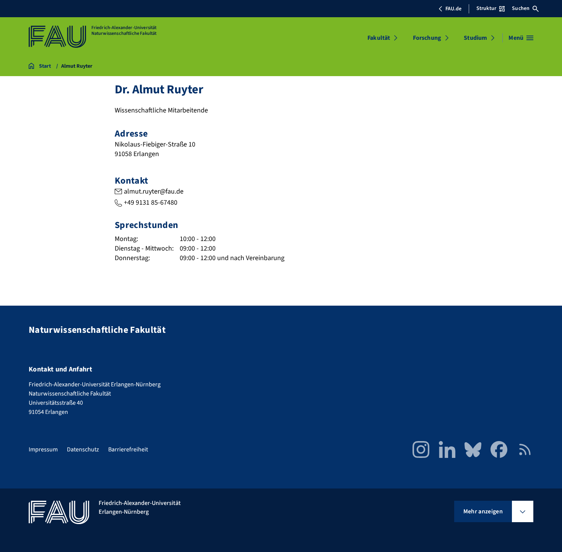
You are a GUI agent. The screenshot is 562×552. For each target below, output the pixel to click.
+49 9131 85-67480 (150, 202)
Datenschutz (83, 449)
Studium (475, 38)
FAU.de (453, 9)
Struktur (486, 8)
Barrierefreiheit (128, 449)
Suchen (521, 8)
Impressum (43, 449)
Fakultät (378, 38)
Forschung (427, 38)
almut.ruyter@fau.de (154, 191)
